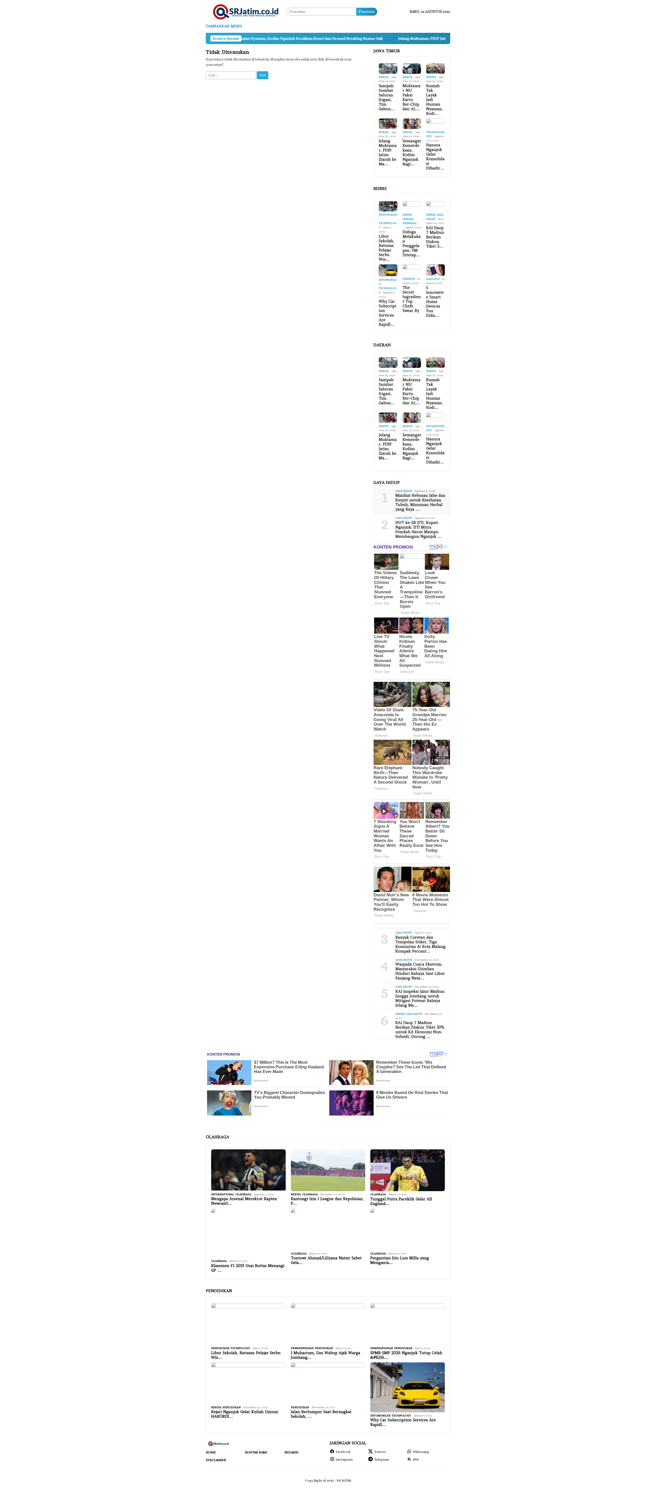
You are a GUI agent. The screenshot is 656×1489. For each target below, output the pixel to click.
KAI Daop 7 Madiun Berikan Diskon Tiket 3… (435, 237)
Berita (384, 77)
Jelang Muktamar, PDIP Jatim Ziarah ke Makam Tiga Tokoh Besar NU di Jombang (393, 38)
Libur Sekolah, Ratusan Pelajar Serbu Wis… (386, 248)
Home (211, 1452)
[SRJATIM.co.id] (246, 11)
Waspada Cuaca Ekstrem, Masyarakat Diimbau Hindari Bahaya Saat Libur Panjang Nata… (420, 971)
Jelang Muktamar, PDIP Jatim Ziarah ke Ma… (388, 152)
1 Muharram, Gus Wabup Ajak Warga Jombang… (325, 1355)
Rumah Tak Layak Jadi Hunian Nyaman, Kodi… (434, 100)
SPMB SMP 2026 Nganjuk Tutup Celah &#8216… (406, 1355)
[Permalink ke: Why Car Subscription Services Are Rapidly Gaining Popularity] (388, 270)
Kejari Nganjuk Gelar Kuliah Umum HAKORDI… (244, 1414)
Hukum (408, 219)
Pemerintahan (302, 1348)
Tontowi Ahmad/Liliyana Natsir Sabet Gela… (326, 1260)
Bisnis (407, 214)
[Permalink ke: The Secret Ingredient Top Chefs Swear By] (412, 270)
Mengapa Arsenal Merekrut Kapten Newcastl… (244, 1201)
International (222, 1194)
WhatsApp (421, 1452)
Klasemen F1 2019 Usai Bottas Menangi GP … (247, 1268)
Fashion (409, 278)
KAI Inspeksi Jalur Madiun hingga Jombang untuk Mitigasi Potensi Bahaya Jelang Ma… (420, 998)
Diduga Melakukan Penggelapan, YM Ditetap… (412, 243)
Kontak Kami (256, 1452)
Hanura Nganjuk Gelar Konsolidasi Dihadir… (435, 156)
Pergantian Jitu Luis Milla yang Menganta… (399, 1260)
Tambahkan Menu (224, 26)
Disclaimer (216, 1460)
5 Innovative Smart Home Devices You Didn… (435, 302)
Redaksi (291, 1452)
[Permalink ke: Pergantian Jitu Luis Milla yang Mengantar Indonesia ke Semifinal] (407, 1229)
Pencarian (367, 11)
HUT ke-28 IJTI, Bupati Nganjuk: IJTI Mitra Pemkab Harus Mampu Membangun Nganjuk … (418, 529)
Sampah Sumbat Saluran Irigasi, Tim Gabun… (387, 97)
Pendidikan (388, 214)
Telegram (381, 1459)
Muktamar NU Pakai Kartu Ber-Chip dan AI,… (412, 97)
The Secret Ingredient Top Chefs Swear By (412, 299)
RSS (416, 1459)
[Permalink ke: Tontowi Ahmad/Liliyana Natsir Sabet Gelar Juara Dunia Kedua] (328, 1229)
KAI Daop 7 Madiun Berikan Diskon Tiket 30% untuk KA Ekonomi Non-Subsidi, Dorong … (419, 1029)
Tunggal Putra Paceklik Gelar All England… (401, 1201)
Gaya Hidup (403, 491)
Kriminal (410, 223)
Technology (240, 1348)
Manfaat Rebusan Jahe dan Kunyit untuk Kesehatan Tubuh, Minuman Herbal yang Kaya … (420, 502)
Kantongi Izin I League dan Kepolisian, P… (327, 1201)
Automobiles (380, 1415)
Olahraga (243, 1194)
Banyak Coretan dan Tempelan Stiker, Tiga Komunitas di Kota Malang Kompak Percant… (420, 944)
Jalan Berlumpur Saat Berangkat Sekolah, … (321, 1414)
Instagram (344, 1459)
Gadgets (432, 279)
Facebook (343, 1452)
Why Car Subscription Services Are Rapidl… (387, 313)
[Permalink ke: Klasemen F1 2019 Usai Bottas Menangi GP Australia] (248, 1233)
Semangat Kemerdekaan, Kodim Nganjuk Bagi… (412, 152)
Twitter (380, 1452)
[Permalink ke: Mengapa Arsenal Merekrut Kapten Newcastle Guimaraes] (248, 1170)
